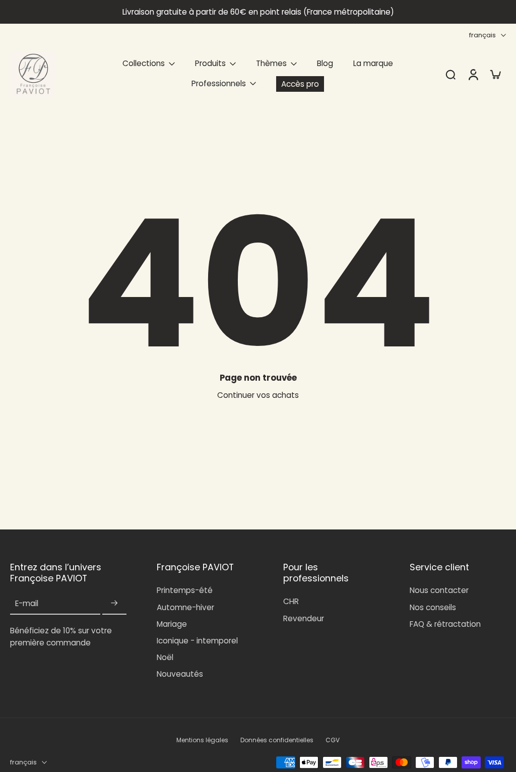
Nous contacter (439, 590)
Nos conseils (433, 607)
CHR (291, 601)
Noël (165, 657)
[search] (450, 74)
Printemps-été (185, 590)
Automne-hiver (185, 607)
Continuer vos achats (258, 395)
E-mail (26, 603)
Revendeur (303, 618)
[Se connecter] (473, 74)
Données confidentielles (276, 740)
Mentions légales (202, 740)
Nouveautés (180, 674)
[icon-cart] (495, 74)
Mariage (172, 624)
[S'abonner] (114, 603)
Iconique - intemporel (197, 640)
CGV (333, 740)
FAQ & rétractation (445, 624)
